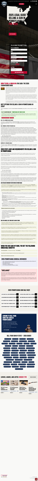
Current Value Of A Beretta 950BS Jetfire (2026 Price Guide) (22, 388)
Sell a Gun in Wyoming (15, 366)
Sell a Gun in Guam (22, 366)
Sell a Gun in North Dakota (8, 357)
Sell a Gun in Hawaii (19, 343)
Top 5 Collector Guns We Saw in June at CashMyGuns (14, 388)
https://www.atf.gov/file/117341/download (9, 262)
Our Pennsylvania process (5, 117)
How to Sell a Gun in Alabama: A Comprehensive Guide (4, 388)
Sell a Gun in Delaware (31, 341)
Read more (2, 392)
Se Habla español (26, 1)
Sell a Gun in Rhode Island (18, 359)
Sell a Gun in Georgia (12, 343)
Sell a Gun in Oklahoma (23, 357)
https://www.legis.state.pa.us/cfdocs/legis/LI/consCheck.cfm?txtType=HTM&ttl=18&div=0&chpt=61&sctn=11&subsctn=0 (19, 261)
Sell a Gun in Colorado (15, 341)
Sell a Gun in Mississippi (23, 350)
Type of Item (15, 48)
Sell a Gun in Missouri (31, 350)
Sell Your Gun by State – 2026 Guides (19, 336)
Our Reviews (11, 117)
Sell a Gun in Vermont (6, 364)
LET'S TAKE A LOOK (14, 62)
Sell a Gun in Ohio (15, 357)
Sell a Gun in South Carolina (28, 359)
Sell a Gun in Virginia (14, 364)
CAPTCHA (12, 67)
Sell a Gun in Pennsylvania (9, 359)
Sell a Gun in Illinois (33, 343)
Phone (13, 59)
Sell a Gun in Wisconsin (7, 366)
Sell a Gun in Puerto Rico (30, 366)
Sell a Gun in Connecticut (22, 341)
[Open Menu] (36, 3)
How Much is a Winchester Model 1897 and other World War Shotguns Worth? (32, 389)
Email (13, 55)
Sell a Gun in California (7, 341)
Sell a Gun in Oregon (31, 357)
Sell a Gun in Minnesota (15, 350)
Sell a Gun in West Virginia (30, 364)
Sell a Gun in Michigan (7, 350)
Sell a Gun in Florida (4, 343)
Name (12, 51)
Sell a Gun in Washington (22, 364)
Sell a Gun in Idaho (26, 343)
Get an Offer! (21, 3)
